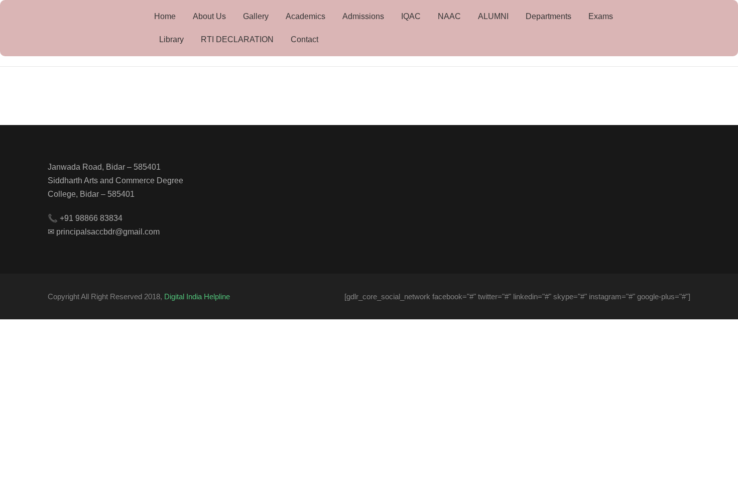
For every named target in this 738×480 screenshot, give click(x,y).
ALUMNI (493, 16)
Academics (305, 16)
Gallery (256, 16)
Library (171, 39)
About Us (209, 16)
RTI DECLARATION (237, 39)
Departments (548, 16)
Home (165, 16)
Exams (600, 16)
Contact (304, 39)
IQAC (411, 16)
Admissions (363, 16)
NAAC (449, 16)
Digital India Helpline (197, 296)
